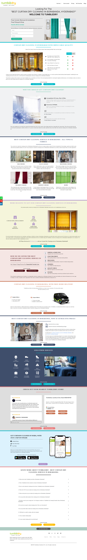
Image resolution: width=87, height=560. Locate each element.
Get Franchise (79, 3)
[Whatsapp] (52, 533)
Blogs (85, 3)
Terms (54, 536)
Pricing (72, 3)
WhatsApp (63, 413)
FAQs (51, 536)
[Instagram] (55, 533)
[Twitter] (58, 533)
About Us (46, 536)
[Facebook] (49, 533)
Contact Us (63, 536)
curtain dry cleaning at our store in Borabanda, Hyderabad (61, 332)
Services (58, 3)
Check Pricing (62, 411)
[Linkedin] (61, 533)
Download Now (43, 464)
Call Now (50, 413)
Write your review (15, 422)
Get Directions (50, 411)
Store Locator (66, 3)
